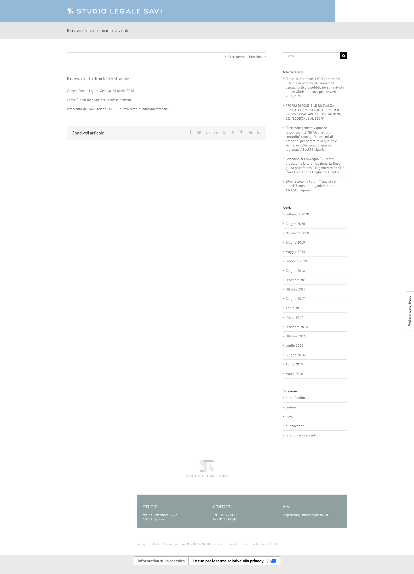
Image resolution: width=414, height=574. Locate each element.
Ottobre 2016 (296, 336)
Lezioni (291, 407)
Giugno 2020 (295, 224)
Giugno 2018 (295, 270)
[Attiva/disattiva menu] (344, 11)
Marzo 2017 (294, 317)
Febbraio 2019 (296, 261)
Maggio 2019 (295, 252)
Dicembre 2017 (297, 280)
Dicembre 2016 (297, 327)
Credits (274, 544)
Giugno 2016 (295, 355)
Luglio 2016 (295, 345)
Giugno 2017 (295, 298)
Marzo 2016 (294, 374)
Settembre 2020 (297, 214)
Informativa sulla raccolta (161, 560)
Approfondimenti (298, 398)
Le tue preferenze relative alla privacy (228, 560)
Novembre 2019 (297, 233)
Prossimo (256, 57)
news (289, 416)
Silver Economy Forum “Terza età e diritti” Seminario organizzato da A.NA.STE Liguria (311, 185)
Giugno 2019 (295, 242)
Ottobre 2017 (296, 289)
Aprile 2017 (294, 308)
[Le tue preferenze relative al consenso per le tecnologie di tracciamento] (409, 311)
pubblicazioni (295, 426)
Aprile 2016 (294, 364)
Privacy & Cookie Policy (253, 544)
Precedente (236, 57)
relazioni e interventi (301, 435)
